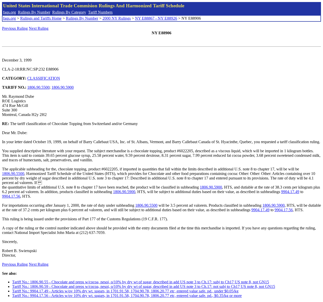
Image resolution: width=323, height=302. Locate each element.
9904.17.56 (11, 196)
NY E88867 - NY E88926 (156, 18)
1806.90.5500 (38, 87)
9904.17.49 (290, 192)
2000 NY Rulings (116, 18)
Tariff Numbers (100, 12)
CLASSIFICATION (43, 78)
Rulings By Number (34, 12)
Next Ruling (38, 28)
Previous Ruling (15, 28)
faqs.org (9, 12)
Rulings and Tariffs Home (41, 18)
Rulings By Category (69, 12)
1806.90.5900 (62, 87)
